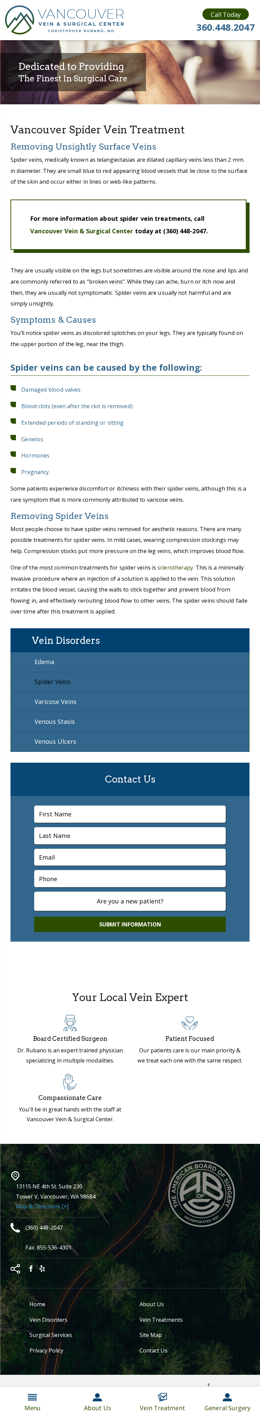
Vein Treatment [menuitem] (162, 1408)
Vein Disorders (48, 1319)
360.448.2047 (225, 27)
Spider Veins (53, 682)
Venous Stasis (55, 721)
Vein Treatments (161, 1319)
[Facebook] (31, 1269)
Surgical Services (50, 1335)
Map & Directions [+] (42, 1206)
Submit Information (130, 924)
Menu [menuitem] (32, 1408)
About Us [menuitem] (97, 1408)
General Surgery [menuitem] (227, 1408)
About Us (151, 1304)
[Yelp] (42, 1269)
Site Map (150, 1335)
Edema (44, 662)
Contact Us (153, 1350)
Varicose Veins (56, 702)
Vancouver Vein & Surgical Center (81, 231)
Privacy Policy (46, 1350)
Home (37, 1304)
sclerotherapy (175, 567)
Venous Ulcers (55, 741)
